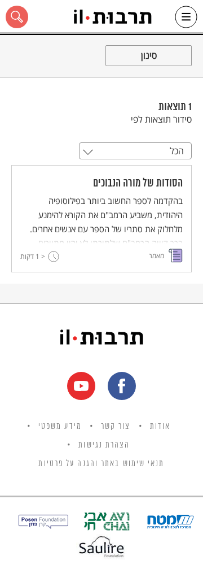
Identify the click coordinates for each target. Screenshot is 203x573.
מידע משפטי (60, 426)
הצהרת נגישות (104, 445)
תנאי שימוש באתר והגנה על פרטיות (101, 463)
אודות (160, 426)
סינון (149, 55)
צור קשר (116, 426)
